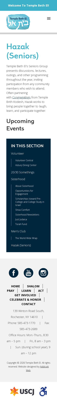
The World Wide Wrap (26, 238)
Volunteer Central (24, 160)
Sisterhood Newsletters (27, 214)
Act (41, 291)
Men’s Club (18, 231)
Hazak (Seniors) (21, 245)
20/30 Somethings (22, 172)
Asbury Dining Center (25, 165)
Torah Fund (21, 224)
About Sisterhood (24, 185)
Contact (29, 304)
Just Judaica (21, 219)
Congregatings (21, 97)
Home (15, 286)
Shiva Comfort (22, 209)
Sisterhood (18, 179)
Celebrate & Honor (25, 299)
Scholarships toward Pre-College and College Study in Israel (29, 202)
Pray (10, 291)
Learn (26, 291)
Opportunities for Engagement (24, 192)
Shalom (33, 286)
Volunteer (17, 153)
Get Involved (25, 295)
